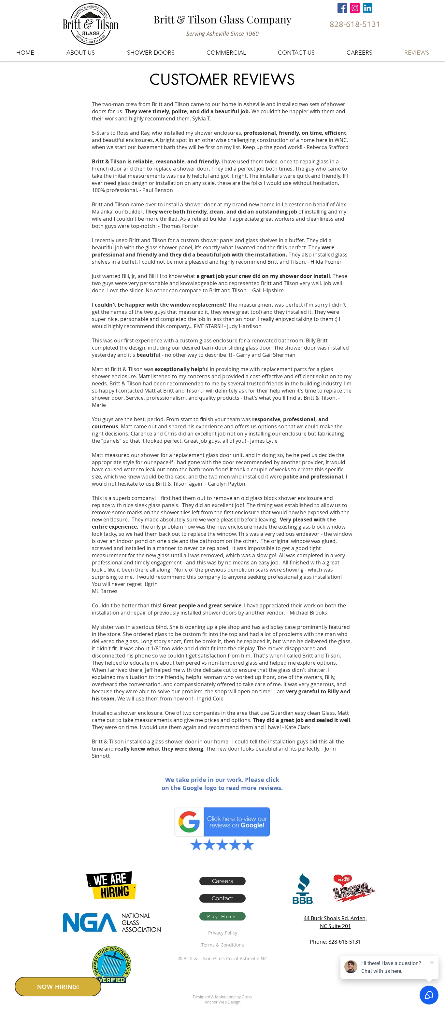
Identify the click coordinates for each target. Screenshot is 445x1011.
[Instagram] (355, 8)
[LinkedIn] (367, 8)
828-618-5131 (344, 941)
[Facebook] (342, 8)
